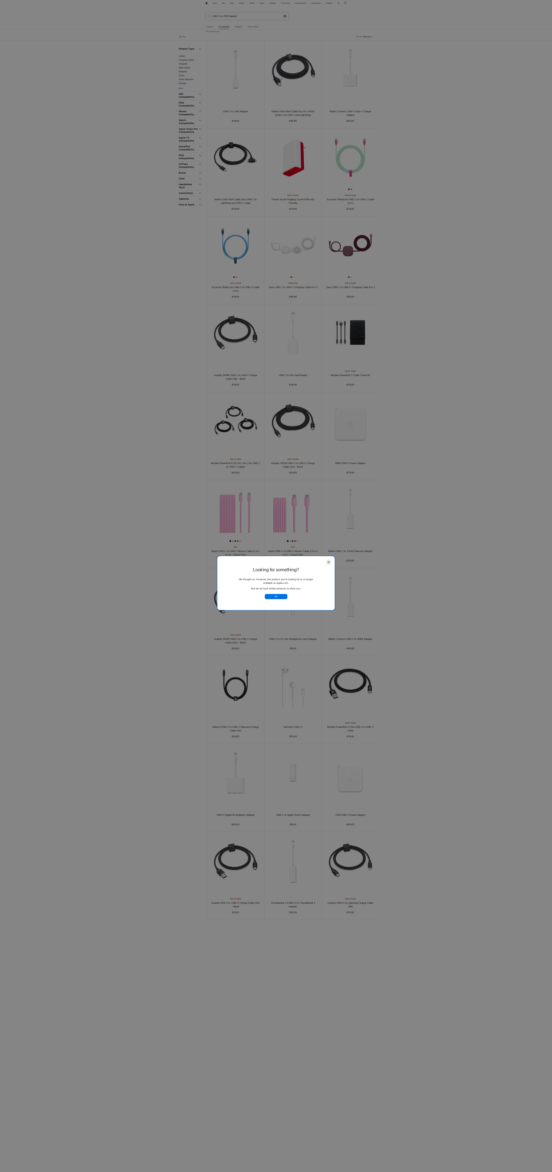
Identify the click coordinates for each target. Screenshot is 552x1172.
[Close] (328, 562)
